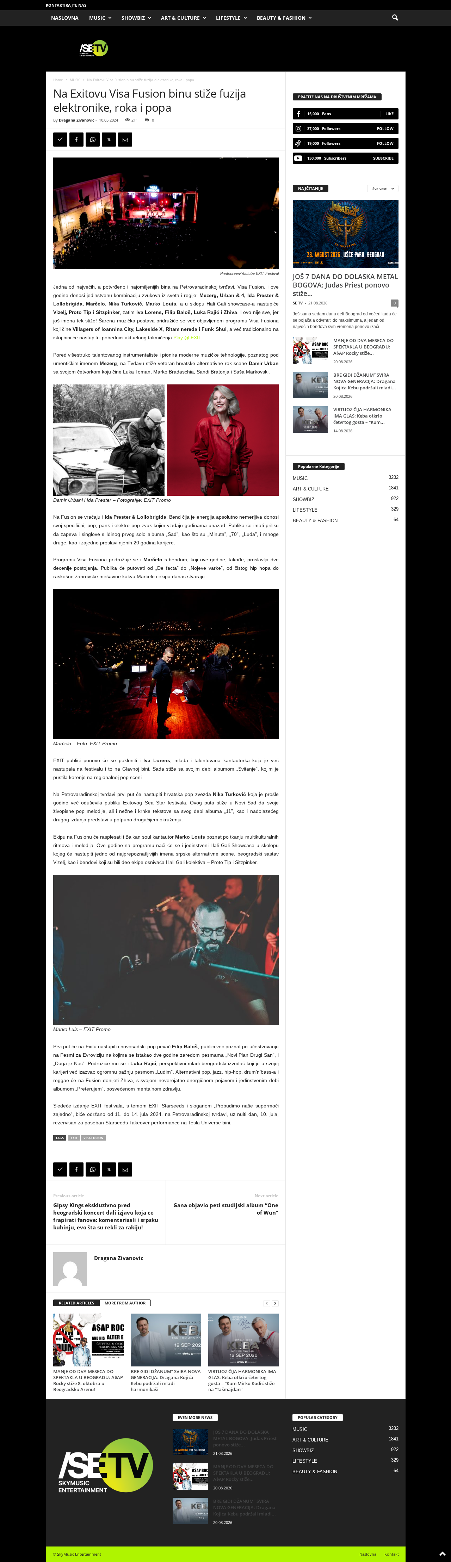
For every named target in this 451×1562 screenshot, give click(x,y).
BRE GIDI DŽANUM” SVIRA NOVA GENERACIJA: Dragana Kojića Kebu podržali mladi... (364, 381)
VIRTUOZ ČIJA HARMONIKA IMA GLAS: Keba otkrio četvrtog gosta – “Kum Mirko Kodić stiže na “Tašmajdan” (242, 1380)
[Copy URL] (60, 139)
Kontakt (391, 1554)
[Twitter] (109, 139)
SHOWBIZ (133, 17)
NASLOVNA (65, 17)
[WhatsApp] (93, 139)
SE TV (298, 302)
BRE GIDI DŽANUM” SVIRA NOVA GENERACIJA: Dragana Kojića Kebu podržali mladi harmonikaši (166, 1380)
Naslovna (367, 1554)
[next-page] (275, 1303)
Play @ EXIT (187, 337)
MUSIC (97, 17)
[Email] (125, 139)
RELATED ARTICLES (76, 1302)
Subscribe (383, 158)
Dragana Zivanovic (76, 120)
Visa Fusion (93, 1138)
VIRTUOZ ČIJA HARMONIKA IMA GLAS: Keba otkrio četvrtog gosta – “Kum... (362, 415)
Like (389, 113)
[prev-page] (266, 1303)
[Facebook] (76, 139)
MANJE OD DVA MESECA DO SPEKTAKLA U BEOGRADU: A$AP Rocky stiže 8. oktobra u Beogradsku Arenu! (88, 1380)
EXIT (74, 1138)
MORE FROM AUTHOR (125, 1302)
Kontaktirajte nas (66, 5)
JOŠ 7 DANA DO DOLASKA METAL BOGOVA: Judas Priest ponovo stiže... (345, 285)
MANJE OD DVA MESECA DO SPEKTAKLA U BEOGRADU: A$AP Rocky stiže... (363, 346)
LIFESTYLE (228, 17)
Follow (385, 128)
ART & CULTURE (180, 17)
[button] (395, 18)
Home (58, 79)
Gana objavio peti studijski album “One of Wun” (225, 1209)
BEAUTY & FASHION (281, 17)
